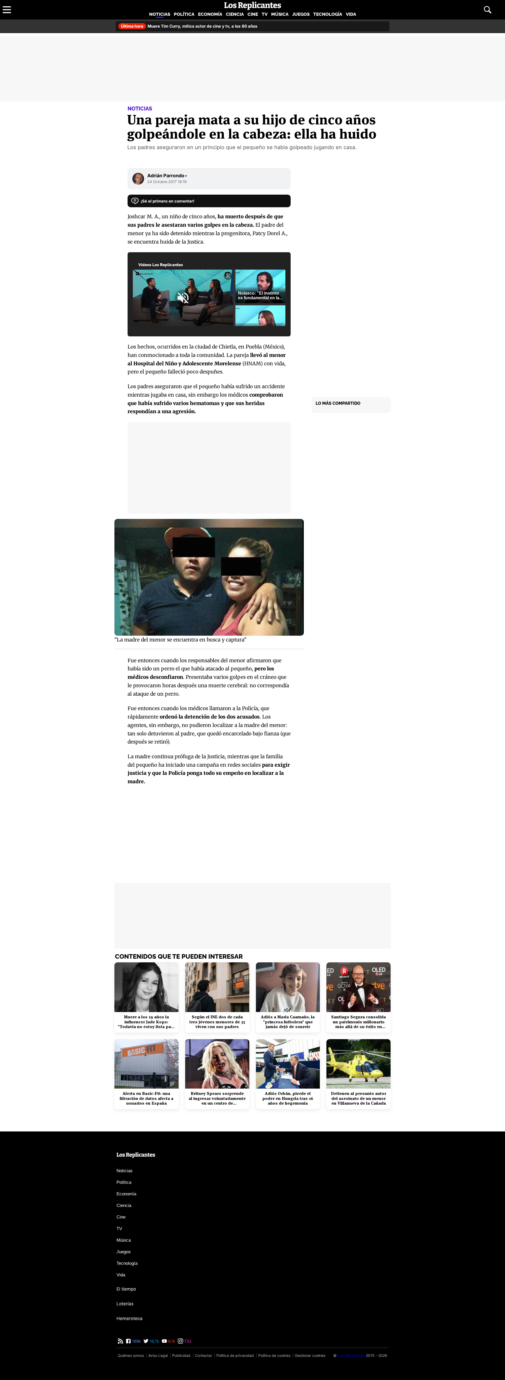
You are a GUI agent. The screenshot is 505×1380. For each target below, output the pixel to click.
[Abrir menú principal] (7, 9)
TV (264, 14)
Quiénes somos (131, 1355)
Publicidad (181, 1355)
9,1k (171, 1341)
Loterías (125, 1303)
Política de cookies (274, 1355)
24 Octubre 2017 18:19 (167, 181)
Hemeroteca (130, 1318)
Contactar (203, 1355)
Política (184, 14)
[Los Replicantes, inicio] (252, 6)
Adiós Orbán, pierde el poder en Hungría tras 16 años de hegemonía (287, 1098)
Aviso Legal (158, 1355)
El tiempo (126, 1289)
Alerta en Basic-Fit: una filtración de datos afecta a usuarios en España (146, 1098)
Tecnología (327, 14)
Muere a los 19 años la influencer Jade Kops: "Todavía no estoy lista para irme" (146, 1022)
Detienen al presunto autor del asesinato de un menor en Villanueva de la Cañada (358, 1098)
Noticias (159, 14)
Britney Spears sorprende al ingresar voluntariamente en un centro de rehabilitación (217, 1098)
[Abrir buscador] (487, 9)
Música (280, 14)
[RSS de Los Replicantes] (120, 1341)
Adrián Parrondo (167, 175)
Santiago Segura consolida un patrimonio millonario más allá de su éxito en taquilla (358, 1022)
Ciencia (235, 14)
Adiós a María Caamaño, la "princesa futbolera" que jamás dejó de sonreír (288, 1022)
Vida (351, 14)
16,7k (154, 1341)
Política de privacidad (235, 1355)
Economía (210, 14)
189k (136, 1341)
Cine (253, 14)
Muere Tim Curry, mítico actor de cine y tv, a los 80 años (189, 26)
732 (187, 1341)
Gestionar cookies (310, 1355)
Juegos (301, 14)
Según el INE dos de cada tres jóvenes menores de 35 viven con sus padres (217, 1022)
